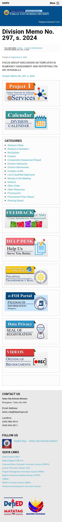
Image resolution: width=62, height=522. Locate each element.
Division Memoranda (33, 48)
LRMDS (5, 479)
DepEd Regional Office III (12, 460)
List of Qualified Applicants (21, 174)
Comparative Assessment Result (24, 160)
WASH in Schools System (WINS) (16, 482)
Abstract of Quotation (18, 148)
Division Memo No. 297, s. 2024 (18, 76)
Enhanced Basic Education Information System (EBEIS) (25, 464)
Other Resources (16, 189)
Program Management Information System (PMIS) (23, 471)
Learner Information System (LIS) (16, 467)
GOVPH (5, 3)
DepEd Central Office (11, 456)
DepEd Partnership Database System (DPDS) (21, 475)
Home (19, 48)
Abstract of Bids (15, 145)
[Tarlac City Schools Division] (31, 12)
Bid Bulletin (13, 152)
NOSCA (11, 182)
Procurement (14, 193)
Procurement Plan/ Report (20, 196)
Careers (11, 156)
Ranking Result (15, 200)
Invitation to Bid (15, 171)
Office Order (13, 185)
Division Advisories (17, 163)
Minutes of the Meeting (19, 178)
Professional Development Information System (21, 486)
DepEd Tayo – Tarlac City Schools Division (36, 441)
